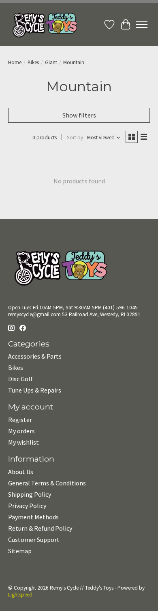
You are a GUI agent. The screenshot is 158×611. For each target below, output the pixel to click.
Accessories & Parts (35, 356)
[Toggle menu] (142, 25)
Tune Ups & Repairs (34, 390)
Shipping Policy (29, 494)
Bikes (33, 62)
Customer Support (34, 539)
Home (14, 62)
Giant (51, 62)
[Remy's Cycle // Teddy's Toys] (42, 25)
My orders (21, 431)
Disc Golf (20, 379)
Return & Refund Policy (40, 528)
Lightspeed (20, 594)
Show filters (79, 115)
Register (20, 420)
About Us (20, 472)
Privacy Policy (27, 506)
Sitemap (20, 551)
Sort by (75, 137)
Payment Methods (33, 517)
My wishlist (23, 442)
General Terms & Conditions (47, 483)
